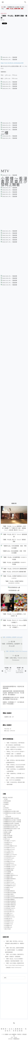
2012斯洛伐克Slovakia (10, 856)
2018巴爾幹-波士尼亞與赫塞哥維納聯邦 (13, 897)
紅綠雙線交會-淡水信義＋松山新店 (15, 7)
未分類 (5, 799)
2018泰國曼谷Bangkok (10, 885)
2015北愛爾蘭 (7, 871)
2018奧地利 (7, 889)
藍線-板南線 (7, 833)
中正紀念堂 (8, 816)
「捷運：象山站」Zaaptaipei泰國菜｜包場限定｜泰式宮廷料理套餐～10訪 (14, 960)
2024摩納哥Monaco (9, 915)
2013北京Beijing (8, 859)
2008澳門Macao (8, 842)
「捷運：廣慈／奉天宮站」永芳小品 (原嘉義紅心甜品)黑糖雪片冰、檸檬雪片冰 (14, 943)
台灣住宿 (6, 807)
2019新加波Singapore (9, 908)
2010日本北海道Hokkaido (10, 845)
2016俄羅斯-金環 (8, 877)
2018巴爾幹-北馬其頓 (9, 906)
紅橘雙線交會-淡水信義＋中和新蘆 (12, 820)
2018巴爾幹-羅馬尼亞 (9, 890)
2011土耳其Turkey (9, 851)
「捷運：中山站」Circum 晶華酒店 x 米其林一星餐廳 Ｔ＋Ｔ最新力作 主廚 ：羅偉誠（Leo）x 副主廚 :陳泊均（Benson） (14, 528)
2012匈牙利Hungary (9, 858)
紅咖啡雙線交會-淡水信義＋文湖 (12, 825)
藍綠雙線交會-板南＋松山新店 (11, 818)
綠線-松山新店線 (8, 835)
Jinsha (15, 1037)
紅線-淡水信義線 (8, 830)
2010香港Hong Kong (9, 847)
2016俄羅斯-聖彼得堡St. (10, 878)
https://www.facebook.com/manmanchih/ (12, 63)
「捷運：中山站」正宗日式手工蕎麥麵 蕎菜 (14, 571)
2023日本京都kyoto (9, 910)
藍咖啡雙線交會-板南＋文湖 (11, 826)
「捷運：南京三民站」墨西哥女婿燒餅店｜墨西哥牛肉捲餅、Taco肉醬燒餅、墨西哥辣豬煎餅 (14, 950)
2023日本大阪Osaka (9, 911)
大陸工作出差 (7, 929)
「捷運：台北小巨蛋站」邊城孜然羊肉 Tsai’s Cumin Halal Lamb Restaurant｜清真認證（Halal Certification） (14, 965)
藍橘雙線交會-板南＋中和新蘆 (11, 823)
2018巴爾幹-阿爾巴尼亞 (10, 904)
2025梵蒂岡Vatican (9, 920)
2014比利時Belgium (9, 863)
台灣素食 (6, 804)
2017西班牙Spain (8, 880)
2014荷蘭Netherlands (9, 861)
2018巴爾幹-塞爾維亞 (9, 899)
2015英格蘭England (9, 868)
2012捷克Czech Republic (10, 854)
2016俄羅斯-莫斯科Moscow (11, 875)
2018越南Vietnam (8, 887)
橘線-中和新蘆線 (8, 837)
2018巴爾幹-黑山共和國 (10, 892)
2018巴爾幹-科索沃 (9, 894)
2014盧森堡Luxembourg (10, 864)
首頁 (4, 7)
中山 (3, 8)
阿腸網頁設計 (16, 1038)
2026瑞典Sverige (8, 923)
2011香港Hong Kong (9, 849)
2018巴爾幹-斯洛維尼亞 (10, 901)
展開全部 (5, 797)
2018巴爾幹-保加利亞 (9, 896)
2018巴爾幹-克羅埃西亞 (10, 903)
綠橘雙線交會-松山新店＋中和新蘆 (12, 821)
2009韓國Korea (8, 844)
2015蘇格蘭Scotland (9, 866)
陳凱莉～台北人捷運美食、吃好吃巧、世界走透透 (14, 2)
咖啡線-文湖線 (7, 832)
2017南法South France (10, 884)
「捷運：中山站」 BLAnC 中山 (8, 671)
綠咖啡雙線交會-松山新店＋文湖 (12, 828)
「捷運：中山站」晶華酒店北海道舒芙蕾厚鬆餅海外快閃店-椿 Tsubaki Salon (19, 672)
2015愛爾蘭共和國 (8, 870)
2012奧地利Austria (9, 852)
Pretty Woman (8, 809)
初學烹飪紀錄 (7, 801)
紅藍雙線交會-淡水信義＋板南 (11, 811)
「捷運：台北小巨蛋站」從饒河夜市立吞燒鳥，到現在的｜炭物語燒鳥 (14, 955)
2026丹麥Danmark (8, 922)
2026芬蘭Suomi (8, 927)
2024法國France (8, 913)
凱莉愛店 (6, 802)
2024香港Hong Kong (9, 916)
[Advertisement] (14, 41)
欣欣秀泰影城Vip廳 (14, 590)
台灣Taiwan (7, 839)
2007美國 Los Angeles (10, 840)
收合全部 (10, 797)
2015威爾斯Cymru (8, 873)
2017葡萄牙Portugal (9, 882)
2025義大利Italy (8, 918)
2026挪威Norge (8, 925)
